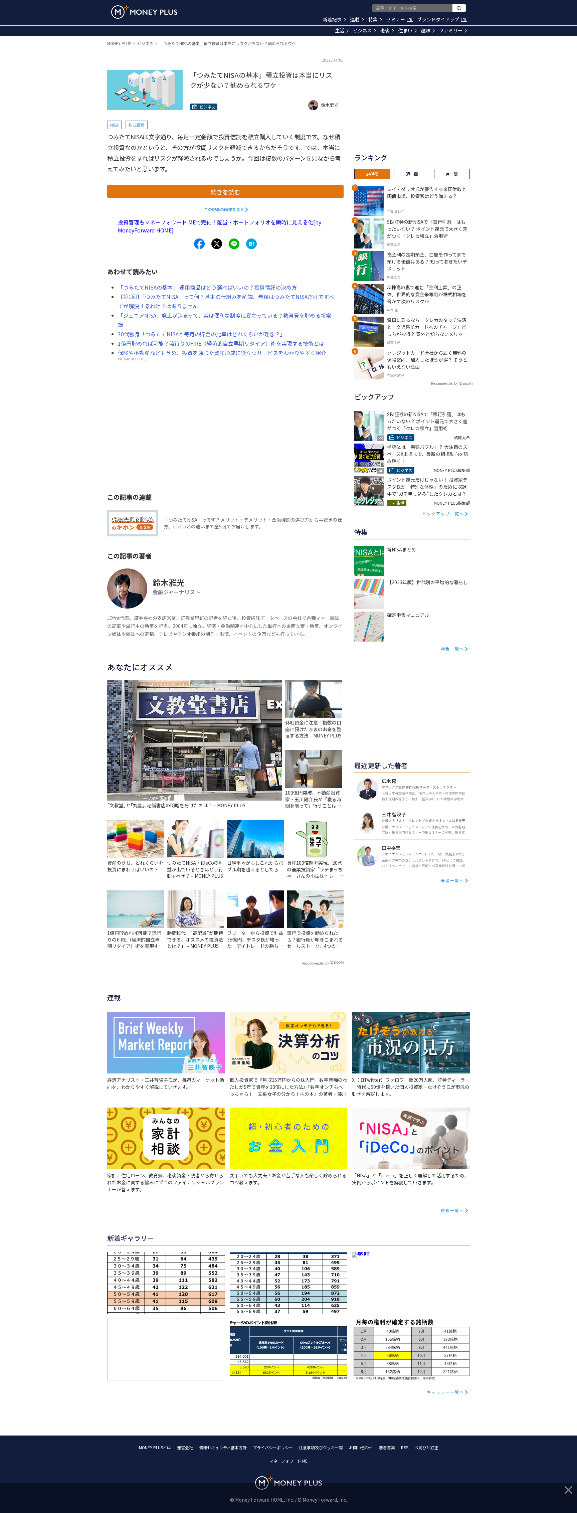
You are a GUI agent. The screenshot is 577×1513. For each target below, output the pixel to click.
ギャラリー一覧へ (445, 1392)
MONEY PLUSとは (155, 1447)
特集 (373, 19)
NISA (114, 125)
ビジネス (362, 30)
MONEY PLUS (119, 43)
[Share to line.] (234, 243)
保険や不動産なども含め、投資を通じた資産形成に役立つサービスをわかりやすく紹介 (222, 353)
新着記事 (332, 19)
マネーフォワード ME (288, 1461)
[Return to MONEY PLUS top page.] (144, 12)
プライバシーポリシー (273, 1447)
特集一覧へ (452, 649)
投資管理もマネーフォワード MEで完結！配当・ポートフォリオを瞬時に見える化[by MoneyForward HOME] (219, 226)
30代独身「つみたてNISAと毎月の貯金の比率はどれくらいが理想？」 (201, 334)
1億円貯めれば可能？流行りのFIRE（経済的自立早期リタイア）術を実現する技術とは (221, 343)
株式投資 (137, 125)
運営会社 (185, 1447)
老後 (385, 30)
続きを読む (225, 191)
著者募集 (387, 1447)
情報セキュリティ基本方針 (223, 1447)
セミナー (399, 19)
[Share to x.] (216, 243)
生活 (339, 30)
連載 (355, 19)
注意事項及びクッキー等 (321, 1447)
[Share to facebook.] (199, 243)
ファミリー (450, 30)
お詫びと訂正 (426, 1447)
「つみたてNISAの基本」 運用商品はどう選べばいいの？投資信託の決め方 (207, 287)
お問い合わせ (361, 1447)
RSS (404, 1447)
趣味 (425, 30)
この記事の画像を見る (224, 209)
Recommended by (315, 963)
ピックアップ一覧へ (443, 513)
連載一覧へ (452, 1210)
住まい (405, 30)
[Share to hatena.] (251, 243)
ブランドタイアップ (441, 19)
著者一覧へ (452, 880)
